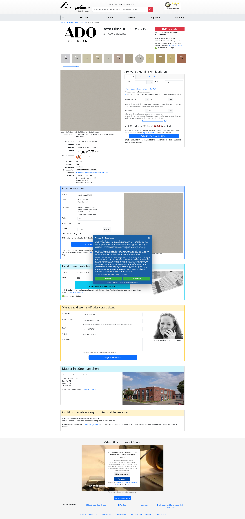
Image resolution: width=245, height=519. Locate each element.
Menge (64, 228)
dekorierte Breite (130, 99)
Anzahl (127, 82)
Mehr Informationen (122, 474)
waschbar (93, 169)
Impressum (161, 514)
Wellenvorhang (152, 77)
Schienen (108, 17)
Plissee (131, 17)
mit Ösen (140, 77)
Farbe (157, 82)
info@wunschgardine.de (91, 424)
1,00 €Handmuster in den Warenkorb (102, 285)
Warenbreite (66, 223)
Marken (84, 17)
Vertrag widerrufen (122, 498)
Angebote (155, 17)
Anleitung (180, 17)
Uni (78, 164)
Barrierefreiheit (121, 514)
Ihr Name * (66, 313)
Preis (64, 200)
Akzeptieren (122, 479)
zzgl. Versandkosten (175, 45)
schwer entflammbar (83, 169)
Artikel (64, 194)
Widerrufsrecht (107, 514)
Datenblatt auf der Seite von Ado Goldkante (92, 173)
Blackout (79, 167)
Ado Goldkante (80, 22)
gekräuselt (130, 77)
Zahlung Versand (136, 514)
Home (62, 22)
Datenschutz (149, 514)
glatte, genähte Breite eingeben (138, 92)
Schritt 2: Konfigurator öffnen (154, 136)
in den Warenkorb (92, 244)
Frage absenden (111, 357)
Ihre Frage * (66, 339)
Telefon (64, 328)
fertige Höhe (129, 110)
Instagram (144, 505)
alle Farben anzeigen (71, 66)
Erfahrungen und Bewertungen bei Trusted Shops (170, 506)
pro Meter (170, 29)
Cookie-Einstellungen (86, 514)
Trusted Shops (126, 484)
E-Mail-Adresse (67, 319)
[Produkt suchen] (150, 9)
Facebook (123, 505)
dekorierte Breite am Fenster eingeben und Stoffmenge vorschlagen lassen (154, 94)
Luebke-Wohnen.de (89, 389)
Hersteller (65, 207)
